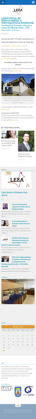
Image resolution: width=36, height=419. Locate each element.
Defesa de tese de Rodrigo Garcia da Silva (25, 155)
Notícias (3, 170)
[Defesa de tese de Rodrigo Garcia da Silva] (26, 141)
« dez (3, 350)
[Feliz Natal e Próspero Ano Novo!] (16, 188)
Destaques (5, 33)
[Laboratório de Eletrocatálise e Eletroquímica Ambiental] (18, 10)
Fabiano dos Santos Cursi (12, 46)
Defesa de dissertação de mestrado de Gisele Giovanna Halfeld (8, 143)
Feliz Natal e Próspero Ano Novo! (14, 194)
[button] (3, 298)
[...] (2, 199)
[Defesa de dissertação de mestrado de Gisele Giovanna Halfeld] (9, 134)
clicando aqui (17, 71)
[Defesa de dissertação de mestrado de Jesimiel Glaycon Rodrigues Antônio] (5, 209)
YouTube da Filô (6, 59)
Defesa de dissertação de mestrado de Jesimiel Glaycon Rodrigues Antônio (21, 207)
